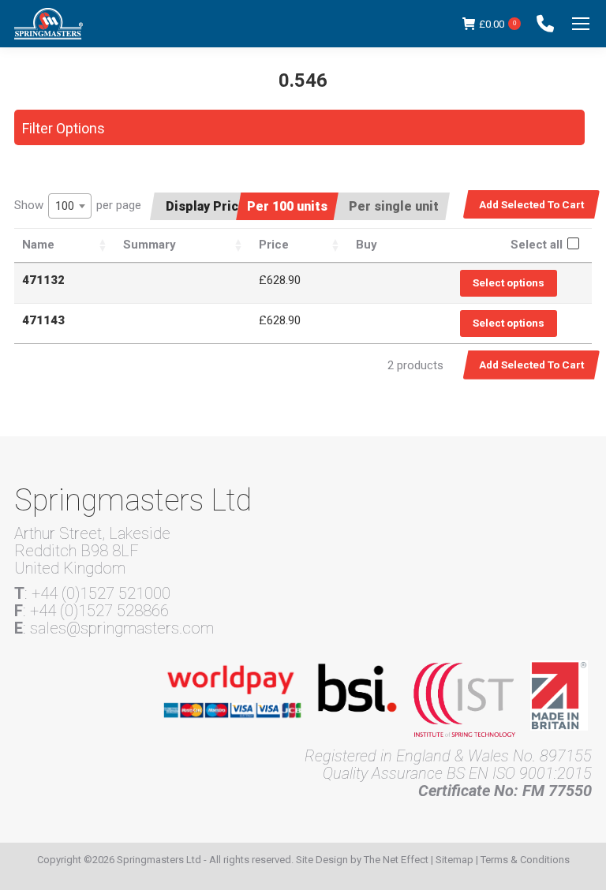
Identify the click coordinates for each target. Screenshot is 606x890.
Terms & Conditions (525, 860)
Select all (537, 244)
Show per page (77, 205)
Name (38, 244)
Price (274, 244)
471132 (43, 280)
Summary (149, 244)
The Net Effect (396, 860)
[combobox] (70, 206)
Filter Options (63, 128)
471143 (43, 320)
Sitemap (454, 860)
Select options (508, 282)
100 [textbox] (64, 206)
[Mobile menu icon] (581, 24)
